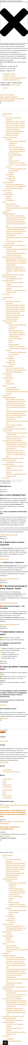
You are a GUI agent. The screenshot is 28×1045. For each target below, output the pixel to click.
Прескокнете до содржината (7, 94)
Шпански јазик (9, 174)
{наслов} (5, 87)
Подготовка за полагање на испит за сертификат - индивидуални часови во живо (16, 270)
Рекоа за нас (9, 119)
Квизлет (11, 156)
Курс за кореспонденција (15, 155)
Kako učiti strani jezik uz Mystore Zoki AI (16, 186)
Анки (10, 158)
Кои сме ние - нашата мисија (13, 117)
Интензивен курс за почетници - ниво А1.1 (14, 274)
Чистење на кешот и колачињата (14, 241)
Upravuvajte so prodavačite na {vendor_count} (14, 77)
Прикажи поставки (16, 82)
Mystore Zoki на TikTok (12, 135)
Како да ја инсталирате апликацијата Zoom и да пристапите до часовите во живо (16, 223)
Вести (4, 782)
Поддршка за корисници (9, 213)
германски (9, 139)
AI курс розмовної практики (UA (14, 278)
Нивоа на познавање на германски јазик (16, 259)
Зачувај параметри (5, 84)
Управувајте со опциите (9, 73)
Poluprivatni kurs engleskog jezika (17, 168)
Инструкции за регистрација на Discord (16, 231)
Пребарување (3, 481)
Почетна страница (7, 113)
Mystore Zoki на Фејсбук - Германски (15, 121)
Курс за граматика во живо (16, 147)
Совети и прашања (8, 182)
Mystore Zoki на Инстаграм (13, 133)
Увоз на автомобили (11, 204)
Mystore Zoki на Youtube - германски (15, 125)
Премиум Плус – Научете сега (17, 162)
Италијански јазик (10, 178)
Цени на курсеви (7, 190)
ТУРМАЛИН (7, 836)
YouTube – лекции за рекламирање (18, 164)
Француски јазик (10, 200)
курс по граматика (14, 170)
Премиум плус (13, 143)
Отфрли (9, 82)
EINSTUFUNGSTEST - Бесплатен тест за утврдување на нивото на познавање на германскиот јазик (16, 262)
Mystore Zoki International (9, 276)
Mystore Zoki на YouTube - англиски (15, 127)
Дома (1, 482)
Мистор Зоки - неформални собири (15, 131)
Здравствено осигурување (13, 206)
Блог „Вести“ (6, 294)
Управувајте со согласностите (8, 838)
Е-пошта (2, 730)
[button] (14, 22)
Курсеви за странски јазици (10, 137)
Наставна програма (8, 194)
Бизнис (5, 202)
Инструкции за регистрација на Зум (15, 219)
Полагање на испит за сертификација (12, 257)
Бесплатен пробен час (9, 280)
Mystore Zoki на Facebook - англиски (15, 123)
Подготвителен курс (14, 153)
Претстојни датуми (14, 160)
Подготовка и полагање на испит (14, 266)
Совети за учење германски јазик (14, 184)
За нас (4, 780)
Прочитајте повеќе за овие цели (11, 79)
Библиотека (6, 211)
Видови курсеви (7, 784)
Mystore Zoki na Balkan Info (13, 129)
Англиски (8, 166)
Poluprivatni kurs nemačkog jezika (17, 141)
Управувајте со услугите (9, 75)
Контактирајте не (10, 243)
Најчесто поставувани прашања (14, 188)
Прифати (3, 82)
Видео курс (12, 145)
